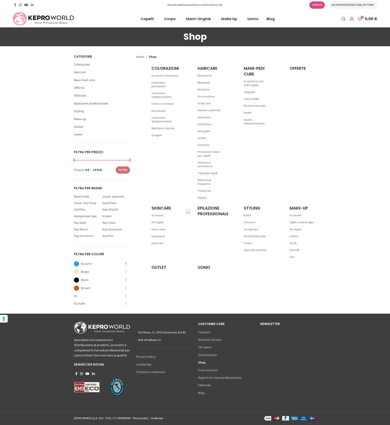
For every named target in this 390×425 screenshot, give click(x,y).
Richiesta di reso (209, 340)
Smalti (247, 113)
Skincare (80, 95)
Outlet (78, 127)
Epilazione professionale (91, 103)
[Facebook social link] (15, 5)
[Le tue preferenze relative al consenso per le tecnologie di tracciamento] (4, 319)
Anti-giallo (204, 131)
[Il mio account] (352, 19)
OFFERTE (317, 5)
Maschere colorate (163, 128)
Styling (79, 111)
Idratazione (205, 76)
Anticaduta (204, 117)
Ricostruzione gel (254, 106)
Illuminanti (204, 83)
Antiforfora (204, 124)
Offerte (79, 88)
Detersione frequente (204, 182)
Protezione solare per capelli (209, 154)
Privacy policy (140, 418)
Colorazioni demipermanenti (162, 120)
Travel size (204, 191)
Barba (247, 215)
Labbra (294, 236)
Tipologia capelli (208, 173)
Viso (292, 257)
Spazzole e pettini (255, 250)
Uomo (78, 134)
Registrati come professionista (220, 378)
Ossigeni (157, 135)
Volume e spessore (209, 110)
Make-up (80, 119)
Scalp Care (204, 103)
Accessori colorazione (165, 76)
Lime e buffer (252, 99)
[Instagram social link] (20, 5)
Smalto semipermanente (254, 122)
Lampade (249, 92)
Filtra (123, 170)
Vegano (202, 198)
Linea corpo (159, 229)
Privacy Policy (146, 357)
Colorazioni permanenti (159, 84)
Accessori (157, 215)
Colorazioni (82, 64)
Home (140, 57)
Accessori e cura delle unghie (254, 83)
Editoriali (204, 385)
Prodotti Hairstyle (255, 236)
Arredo (202, 138)
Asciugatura (251, 229)
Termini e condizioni (150, 372)
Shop (202, 362)
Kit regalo (158, 222)
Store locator (207, 355)
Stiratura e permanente (205, 164)
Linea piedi (158, 236)
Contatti (204, 332)
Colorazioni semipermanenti (161, 95)
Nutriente (203, 90)
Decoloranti (159, 111)
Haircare (80, 72)
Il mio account (208, 370)
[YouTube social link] (26, 5)
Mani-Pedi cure (84, 80)
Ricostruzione (206, 97)
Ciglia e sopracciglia (302, 222)
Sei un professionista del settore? (353, 5)
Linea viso (157, 243)
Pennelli (294, 250)
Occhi (293, 243)
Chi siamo (204, 347)
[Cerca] (344, 19)
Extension (204, 145)
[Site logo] (43, 18)
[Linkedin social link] (32, 5)
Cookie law (143, 364)
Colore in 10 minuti (163, 104)
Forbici (248, 243)
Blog (201, 393)
